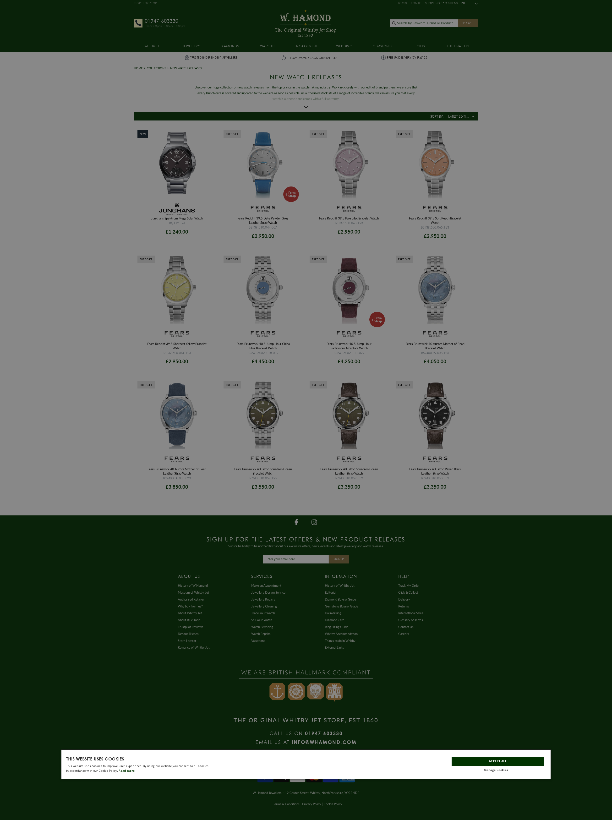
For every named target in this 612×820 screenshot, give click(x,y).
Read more (127, 771)
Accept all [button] (498, 761)
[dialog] (306, 764)
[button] (498, 770)
